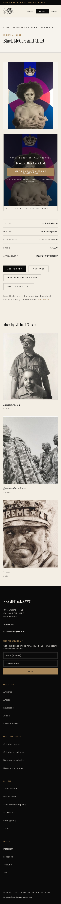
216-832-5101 (42, 299)
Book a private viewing (13, 760)
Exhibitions (8, 707)
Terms (6, 828)
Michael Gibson (50, 223)
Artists (6, 699)
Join (30, 671)
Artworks (19, 27)
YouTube (7, 864)
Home (6, 27)
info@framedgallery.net (14, 631)
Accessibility (9, 812)
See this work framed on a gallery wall (30, 172)
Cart (30, 11)
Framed (8, 11)
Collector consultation (14, 752)
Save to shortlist (19, 287)
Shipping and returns (13, 768)
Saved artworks (10, 723)
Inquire (42, 11)
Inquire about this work (22, 278)
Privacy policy (9, 820)
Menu (54, 11)
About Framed (10, 788)
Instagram (8, 848)
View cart (39, 269)
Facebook (8, 856)
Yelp (5, 872)
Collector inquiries (12, 744)
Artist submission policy (14, 804)
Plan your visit (9, 796)
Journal (6, 715)
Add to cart (14, 269)
